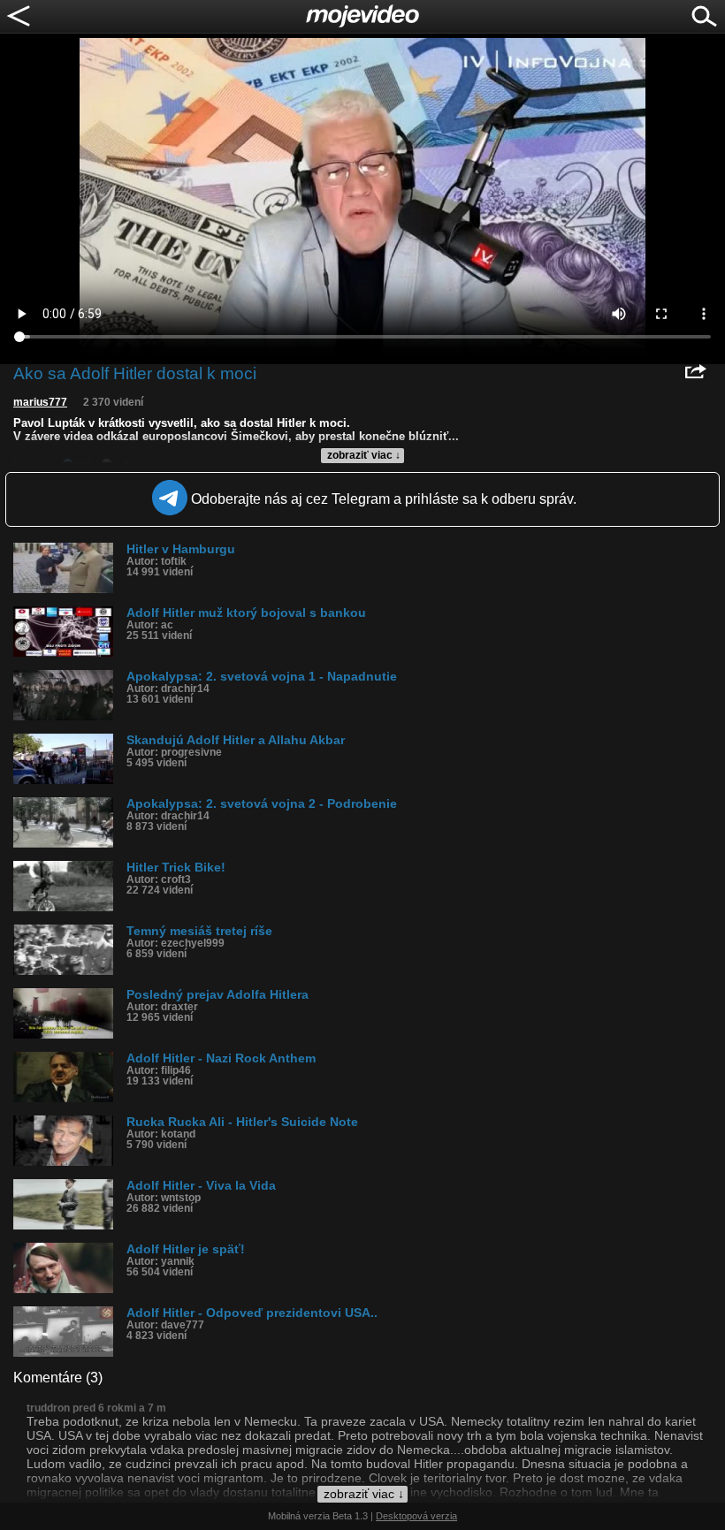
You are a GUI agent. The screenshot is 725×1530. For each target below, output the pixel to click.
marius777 (40, 402)
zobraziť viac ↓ (364, 455)
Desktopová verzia (416, 1516)
